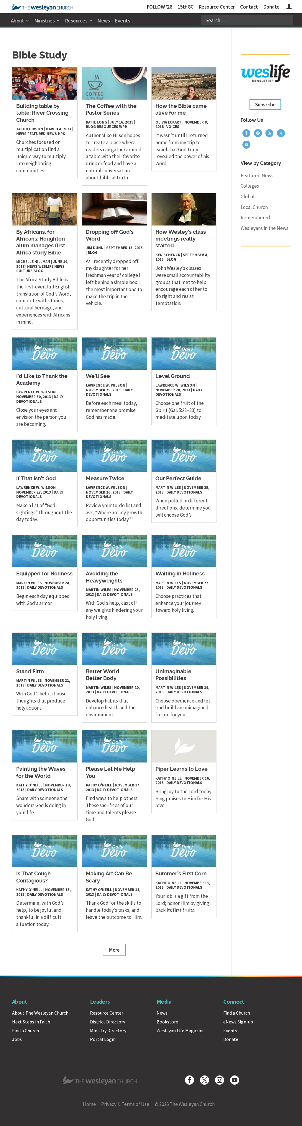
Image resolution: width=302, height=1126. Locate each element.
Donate (271, 6)
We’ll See (98, 376)
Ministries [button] (45, 20)
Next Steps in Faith (31, 1022)
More (114, 950)
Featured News (42, 133)
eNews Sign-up (238, 1022)
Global (248, 196)
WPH (123, 126)
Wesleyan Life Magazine (181, 1030)
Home (89, 1104)
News (104, 20)
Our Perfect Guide (178, 478)
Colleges (250, 186)
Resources (107, 126)
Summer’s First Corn (181, 874)
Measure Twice (105, 478)
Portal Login (103, 1039)
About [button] (17, 20)
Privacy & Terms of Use (125, 1104)
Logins (289, 7)
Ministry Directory (108, 1030)
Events (122, 20)
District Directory (107, 1022)
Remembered (255, 217)
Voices (172, 126)
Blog (91, 126)
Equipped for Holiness (44, 574)
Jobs (17, 1039)
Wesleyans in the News (264, 228)
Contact (249, 6)
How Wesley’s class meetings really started (180, 239)
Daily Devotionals (39, 399)
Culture (24, 270)
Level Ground (172, 376)
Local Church (254, 207)
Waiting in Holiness (180, 574)
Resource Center (217, 6)
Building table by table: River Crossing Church (42, 113)
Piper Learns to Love (181, 769)
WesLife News (51, 266)
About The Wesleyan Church (40, 1013)
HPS (61, 133)
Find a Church (25, 1030)
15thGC (185, 6)
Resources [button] (76, 20)
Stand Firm (30, 671)
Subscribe (265, 104)
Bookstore (167, 1022)
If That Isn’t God (36, 478)
